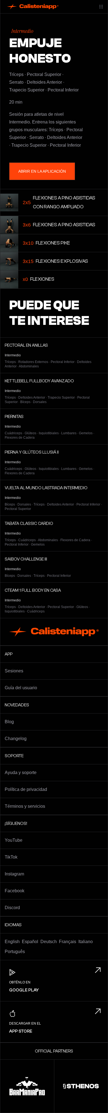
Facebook (14, 890)
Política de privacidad (26, 789)
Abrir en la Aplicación (42, 171)
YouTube (13, 840)
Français (67, 941)
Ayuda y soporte (21, 772)
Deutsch (48, 941)
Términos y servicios (25, 806)
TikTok (11, 857)
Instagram (14, 874)
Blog (9, 721)
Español (30, 941)
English (12, 941)
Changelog (16, 738)
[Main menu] (101, 6)
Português (15, 951)
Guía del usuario (21, 687)
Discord (12, 907)
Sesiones (14, 671)
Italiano (85, 941)
